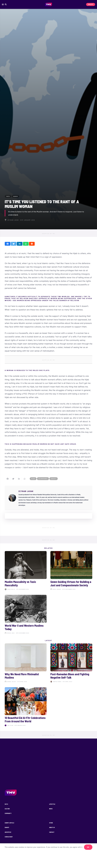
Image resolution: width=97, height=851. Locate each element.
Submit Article (9, 823)
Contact (51, 832)
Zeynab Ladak (13, 220)
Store (51, 823)
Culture (7, 808)
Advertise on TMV (48, 233)
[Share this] (7, 244)
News (51, 808)
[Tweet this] (13, 244)
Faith (6, 804)
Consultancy (9, 837)
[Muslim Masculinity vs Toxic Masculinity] (26, 571)
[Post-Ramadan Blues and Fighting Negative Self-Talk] (71, 663)
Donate (7, 827)
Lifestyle (52, 804)
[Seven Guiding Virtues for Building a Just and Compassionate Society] (71, 571)
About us (52, 827)
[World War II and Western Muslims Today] (26, 615)
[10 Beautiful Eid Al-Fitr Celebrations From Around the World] (26, 707)
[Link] (48, 4)
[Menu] (2, 4)
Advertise (8, 832)
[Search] (6, 4)
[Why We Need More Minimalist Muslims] (26, 663)
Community (8, 813)
